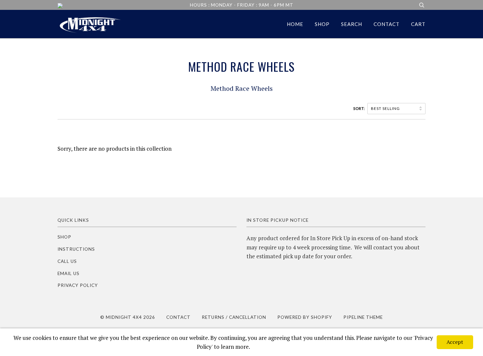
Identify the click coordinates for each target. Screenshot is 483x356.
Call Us (67, 261)
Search (351, 24)
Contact (387, 24)
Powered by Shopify (304, 317)
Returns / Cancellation (234, 317)
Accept (455, 341)
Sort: (359, 108)
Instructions (76, 249)
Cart (418, 24)
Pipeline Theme (363, 317)
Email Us (69, 273)
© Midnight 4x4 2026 (127, 317)
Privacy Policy (78, 285)
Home (295, 24)
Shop (322, 24)
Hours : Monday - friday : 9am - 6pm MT (241, 5)
